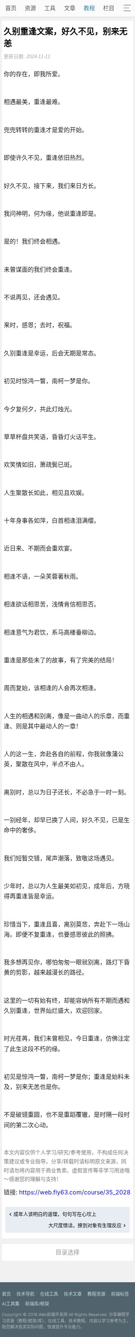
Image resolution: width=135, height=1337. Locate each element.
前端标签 (120, 1294)
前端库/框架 (37, 1304)
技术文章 (73, 1294)
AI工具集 (11, 1304)
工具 (50, 8)
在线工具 (49, 1294)
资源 (30, 8)
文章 (69, 8)
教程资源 (96, 1294)
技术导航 (25, 1294)
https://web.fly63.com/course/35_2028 (74, 1192)
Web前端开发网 (53, 1314)
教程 (89, 8)
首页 (10, 8)
